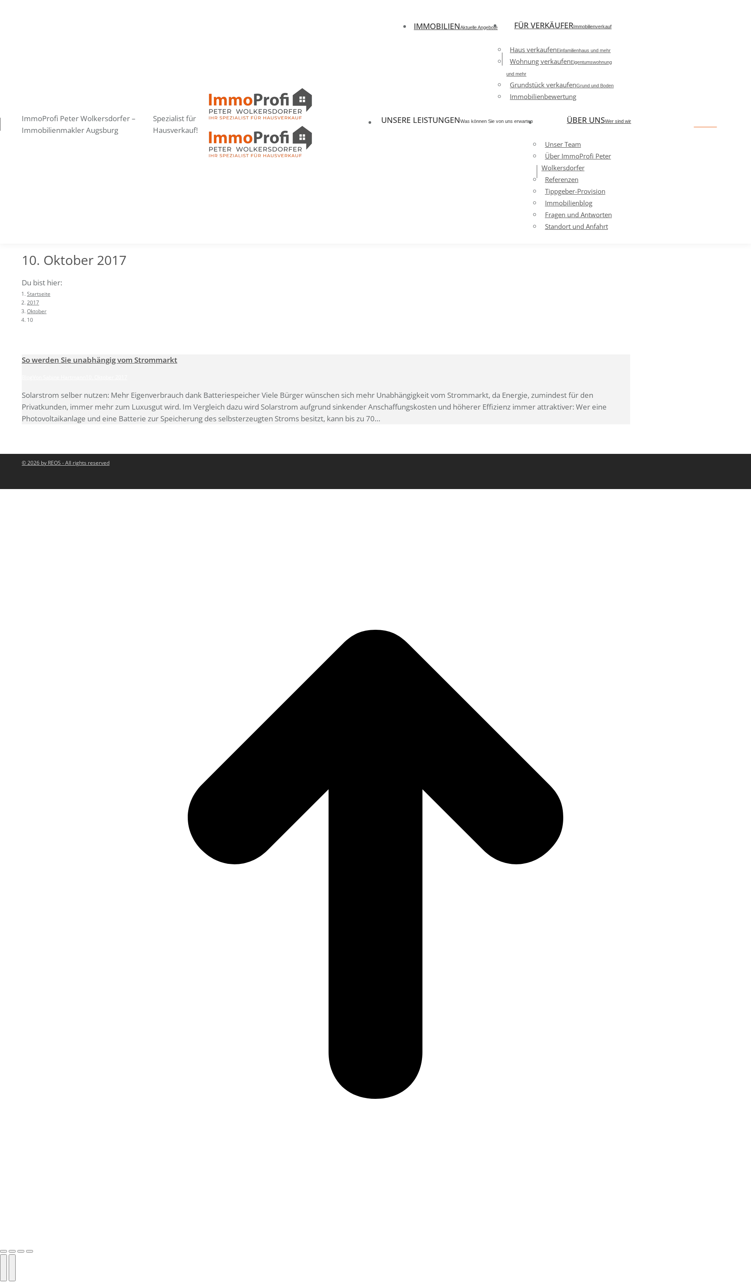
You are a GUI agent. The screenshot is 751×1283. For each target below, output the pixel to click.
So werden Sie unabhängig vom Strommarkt (99, 360)
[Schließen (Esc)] (3, 1251)
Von (59, 377)
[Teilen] (12, 1251)
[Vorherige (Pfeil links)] (3, 1267)
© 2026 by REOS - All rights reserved (66, 462)
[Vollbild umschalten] (20, 1251)
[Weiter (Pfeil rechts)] (12, 1267)
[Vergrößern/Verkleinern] (29, 1251)
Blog (27, 377)
